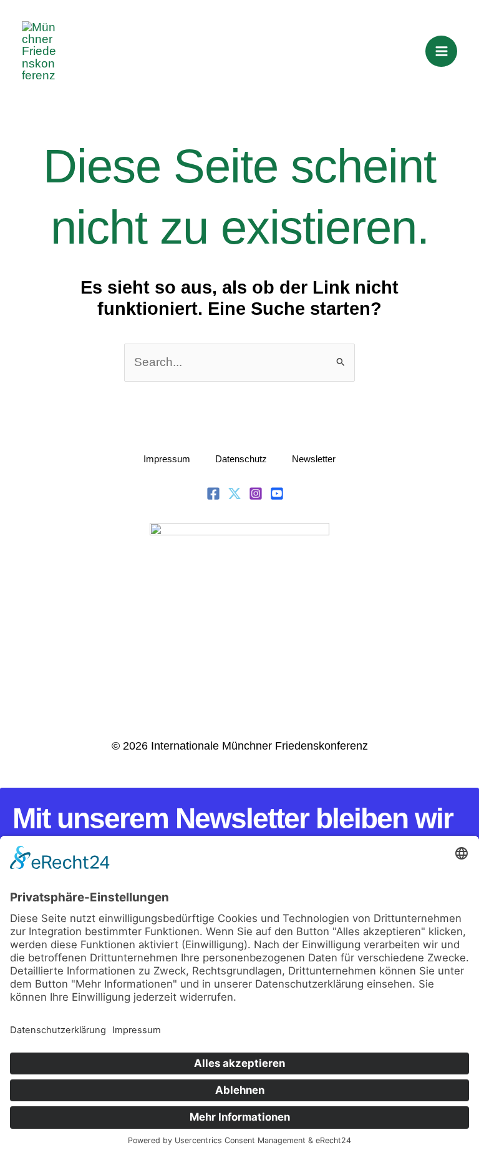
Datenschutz (241, 459)
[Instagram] (256, 493)
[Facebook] (213, 493)
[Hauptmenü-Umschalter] (441, 51)
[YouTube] (277, 493)
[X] (234, 493)
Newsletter (314, 459)
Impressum (166, 459)
